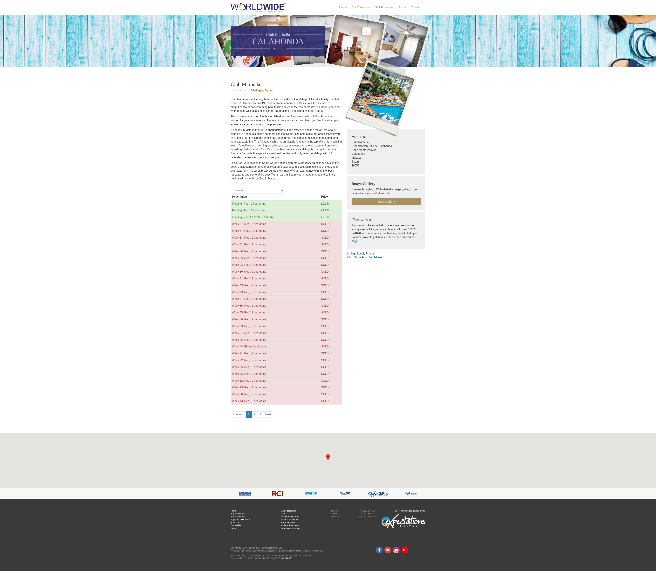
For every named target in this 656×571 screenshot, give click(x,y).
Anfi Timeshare (288, 522)
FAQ (283, 514)
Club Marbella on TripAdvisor (365, 257)
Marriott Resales (288, 511)
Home (343, 7)
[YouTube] (396, 550)
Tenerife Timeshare (290, 519)
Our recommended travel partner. (410, 511)
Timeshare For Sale (290, 516)
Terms (233, 528)
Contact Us (236, 525)
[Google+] (404, 550)
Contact (415, 7)
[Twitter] (387, 550)
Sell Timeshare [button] (384, 7)
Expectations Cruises (290, 528)
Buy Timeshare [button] (361, 7)
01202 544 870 (285, 558)
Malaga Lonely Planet (360, 253)
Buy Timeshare (238, 514)
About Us (235, 522)
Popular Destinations (240, 519)
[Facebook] (379, 550)
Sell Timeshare (238, 516)
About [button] (402, 7)
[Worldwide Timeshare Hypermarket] (258, 7)
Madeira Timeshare (290, 525)
